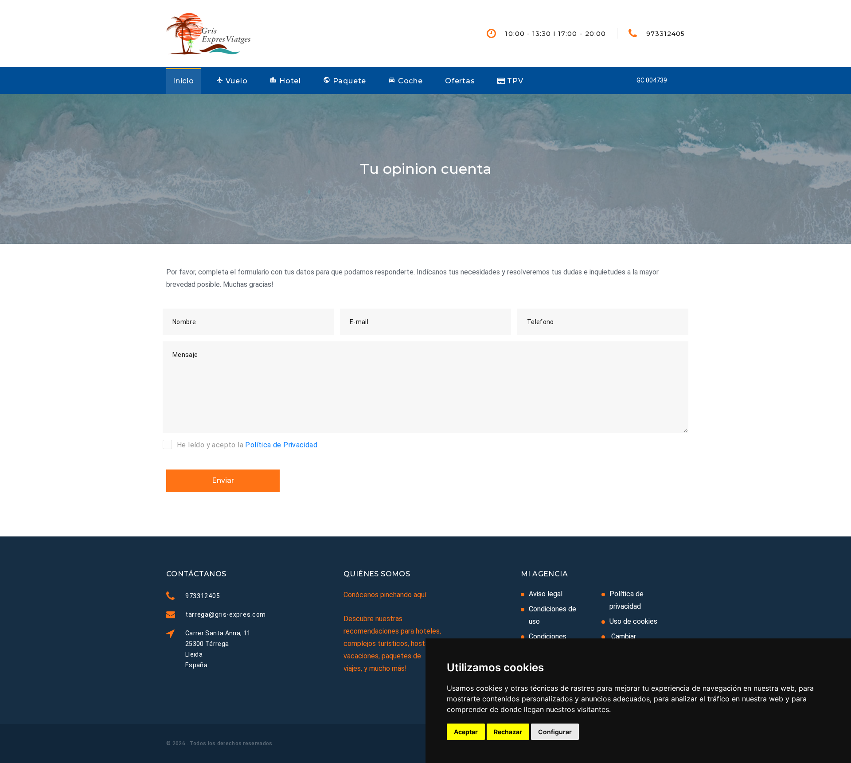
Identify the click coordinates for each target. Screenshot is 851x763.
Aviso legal (545, 594)
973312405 (665, 34)
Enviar (223, 480)
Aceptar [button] (466, 732)
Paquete (348, 81)
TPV (514, 81)
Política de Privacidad (281, 445)
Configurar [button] (555, 732)
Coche (409, 81)
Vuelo (236, 81)
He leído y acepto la (247, 445)
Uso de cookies (633, 621)
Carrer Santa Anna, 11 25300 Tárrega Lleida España (217, 649)
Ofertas (460, 81)
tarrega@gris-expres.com (225, 614)
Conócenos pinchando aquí (385, 595)
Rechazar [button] (508, 732)
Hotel (289, 81)
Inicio (183, 81)
